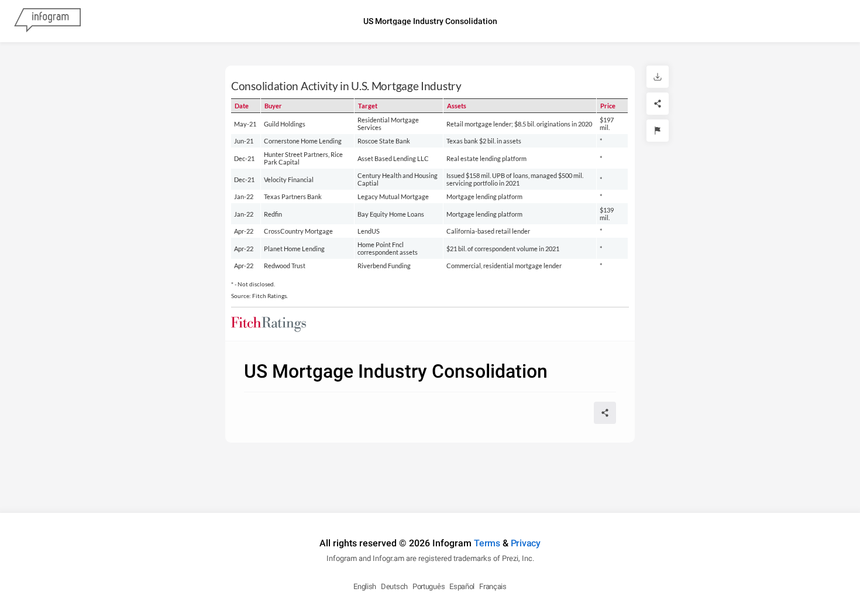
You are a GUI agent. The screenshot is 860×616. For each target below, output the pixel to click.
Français (493, 586)
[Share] (657, 104)
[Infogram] (47, 21)
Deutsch (394, 586)
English (364, 586)
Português (428, 586)
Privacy (526, 543)
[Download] (657, 77)
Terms (487, 543)
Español (461, 586)
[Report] (657, 130)
